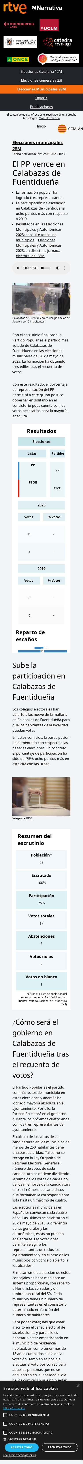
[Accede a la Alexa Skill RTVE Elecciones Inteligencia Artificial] (58, 59)
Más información (49, 118)
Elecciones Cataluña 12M (41, 71)
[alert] (41, 1420)
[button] (41, 1439)
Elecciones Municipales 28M (41, 89)
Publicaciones (41, 106)
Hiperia (41, 98)
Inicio (41, 126)
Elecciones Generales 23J (41, 80)
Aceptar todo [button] (21, 1447)
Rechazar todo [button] (60, 1447)
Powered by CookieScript (19, 1455)
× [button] (77, 1385)
